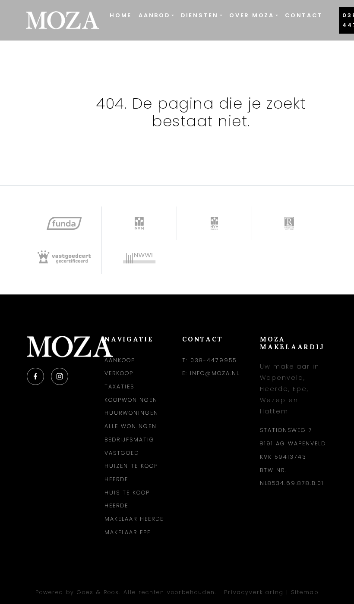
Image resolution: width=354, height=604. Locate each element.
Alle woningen (130, 426)
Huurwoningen (131, 412)
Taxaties (119, 386)
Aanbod (154, 15)
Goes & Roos (98, 592)
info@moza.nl (215, 373)
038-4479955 (213, 360)
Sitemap (305, 592)
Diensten (199, 15)
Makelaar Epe (127, 532)
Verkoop (118, 373)
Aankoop (119, 360)
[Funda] (64, 223)
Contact (303, 15)
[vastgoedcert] (64, 257)
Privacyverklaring (254, 592)
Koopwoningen (131, 400)
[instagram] (59, 376)
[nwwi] (139, 257)
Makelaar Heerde (134, 519)
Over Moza (251, 15)
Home (121, 15)
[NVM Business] (214, 223)
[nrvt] (289, 223)
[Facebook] (35, 376)
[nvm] (139, 223)
